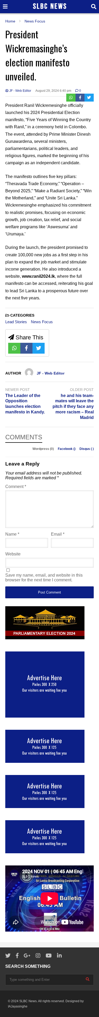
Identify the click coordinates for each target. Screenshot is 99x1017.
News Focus (42, 322)
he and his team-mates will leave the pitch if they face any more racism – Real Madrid (73, 406)
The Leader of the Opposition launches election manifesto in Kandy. (25, 403)
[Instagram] (38, 956)
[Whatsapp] (71, 98)
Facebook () (67, 449)
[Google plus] (27, 956)
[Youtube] (49, 956)
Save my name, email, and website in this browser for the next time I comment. (44, 577)
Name (12, 534)
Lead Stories (16, 322)
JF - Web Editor (19, 91)
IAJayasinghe (17, 1006)
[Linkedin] (59, 956)
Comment (15, 486)
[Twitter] (89, 98)
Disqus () (86, 449)
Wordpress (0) (43, 449)
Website (13, 554)
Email (57, 534)
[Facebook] (80, 98)
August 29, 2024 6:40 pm (53, 91)
